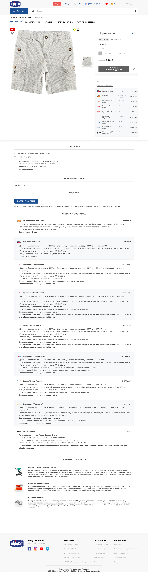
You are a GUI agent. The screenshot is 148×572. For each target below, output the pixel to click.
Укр (74, 4)
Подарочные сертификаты (73, 558)
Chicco (12, 18)
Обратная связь (99, 553)
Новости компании (121, 553)
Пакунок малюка (100, 562)
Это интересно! (120, 558)
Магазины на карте (71, 544)
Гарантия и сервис (101, 549)
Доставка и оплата (101, 544)
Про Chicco (118, 544)
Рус (80, 4)
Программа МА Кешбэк (72, 549)
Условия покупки (120, 562)
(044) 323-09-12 (36, 540)
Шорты (29, 18)
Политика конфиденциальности (126, 549)
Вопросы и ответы (100, 558)
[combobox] (116, 81)
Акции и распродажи (71, 553)
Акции (57, 4)
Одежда (21, 18)
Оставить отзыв (26, 201)
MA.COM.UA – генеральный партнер (77, 562)
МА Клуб (67, 4)
